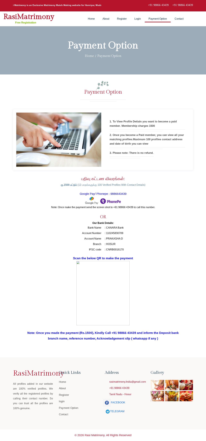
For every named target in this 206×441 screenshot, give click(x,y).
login (62, 401)
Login (137, 18)
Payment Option (158, 18)
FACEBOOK (118, 402)
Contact (179, 18)
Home (91, 18)
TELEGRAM (117, 411)
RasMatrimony (28, 17)
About (106, 18)
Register (122, 18)
